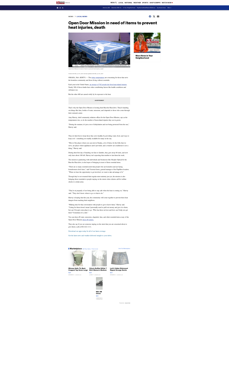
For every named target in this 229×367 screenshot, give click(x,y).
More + (169, 8)
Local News (82, 16)
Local (120, 3)
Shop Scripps (155, 3)
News (70, 16)
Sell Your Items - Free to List (90, 249)
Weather (137, 3)
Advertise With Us (116, 8)
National (128, 3)
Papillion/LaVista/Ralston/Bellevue (146, 8)
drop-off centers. (88, 220)
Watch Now (167, 3)
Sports (145, 3)
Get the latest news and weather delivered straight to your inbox (89, 235)
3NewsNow (58, 8)
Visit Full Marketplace (124, 248)
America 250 (106, 8)
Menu (113, 2)
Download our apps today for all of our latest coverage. (87, 231)
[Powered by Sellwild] (127, 303)
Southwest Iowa (161, 8)
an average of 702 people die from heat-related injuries (108, 84)
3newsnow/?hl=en (60, 8)
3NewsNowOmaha (63, 8)
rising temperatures (98, 77)
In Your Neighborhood (129, 8)
